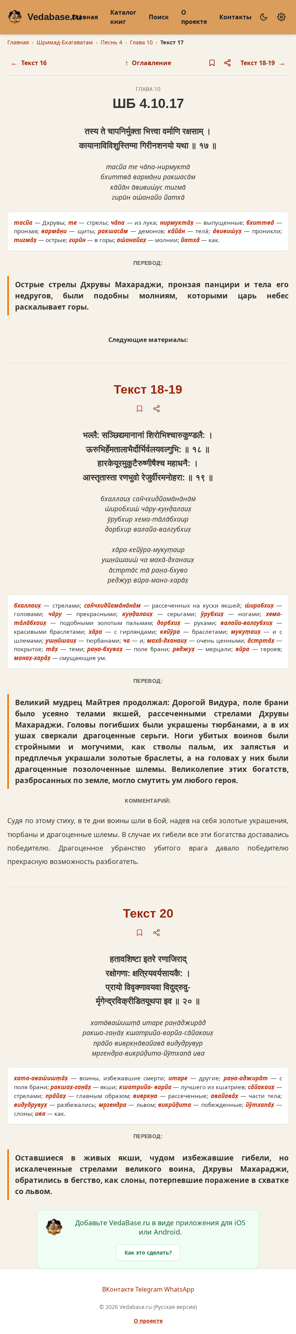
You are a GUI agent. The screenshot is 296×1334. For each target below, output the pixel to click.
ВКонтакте (118, 1289)
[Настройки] (281, 17)
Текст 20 (148, 913)
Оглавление (148, 62)
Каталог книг (123, 17)
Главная (85, 17)
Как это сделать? (148, 1252)
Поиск (159, 17)
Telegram (149, 1289)
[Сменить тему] (263, 17)
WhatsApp (179, 1289)
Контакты (235, 17)
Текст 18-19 (148, 389)
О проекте (194, 17)
